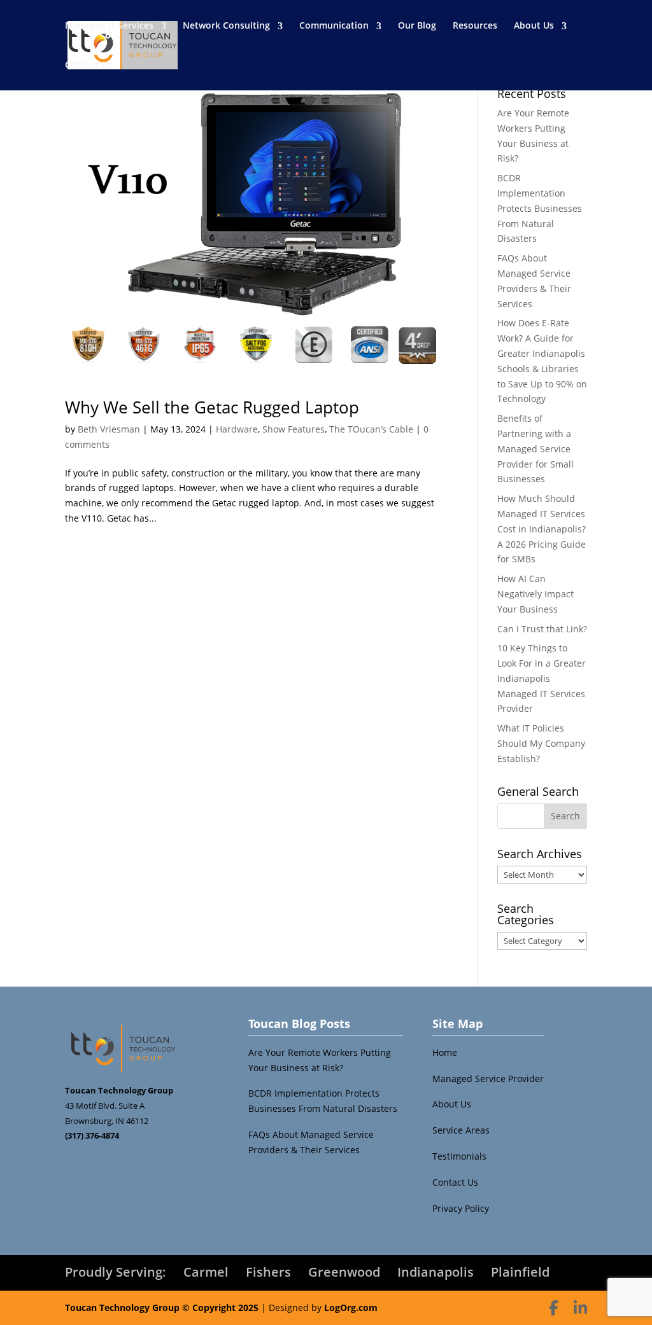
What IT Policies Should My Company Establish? (541, 743)
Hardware (237, 429)
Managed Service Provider (488, 1078)
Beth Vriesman (109, 429)
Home (444, 1052)
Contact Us (89, 65)
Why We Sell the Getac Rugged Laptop (212, 407)
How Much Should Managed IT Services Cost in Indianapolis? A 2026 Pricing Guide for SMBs (541, 528)
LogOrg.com (351, 1307)
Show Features (293, 429)
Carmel (206, 1271)
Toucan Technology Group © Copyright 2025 (162, 1307)
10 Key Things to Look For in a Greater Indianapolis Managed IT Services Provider (541, 678)
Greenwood (344, 1271)
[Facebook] (553, 1307)
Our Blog (417, 25)
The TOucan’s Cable (371, 429)
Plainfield (520, 1271)
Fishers (268, 1271)
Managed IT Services (109, 25)
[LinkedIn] (580, 1307)
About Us (534, 25)
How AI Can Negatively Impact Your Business (535, 593)
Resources (475, 25)
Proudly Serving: (115, 1271)
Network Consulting (226, 25)
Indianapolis (435, 1271)
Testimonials (459, 1156)
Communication (334, 25)
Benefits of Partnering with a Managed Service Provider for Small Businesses (535, 448)
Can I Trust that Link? (542, 629)
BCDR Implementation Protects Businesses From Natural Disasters (539, 208)
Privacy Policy (460, 1208)
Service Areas (461, 1130)
